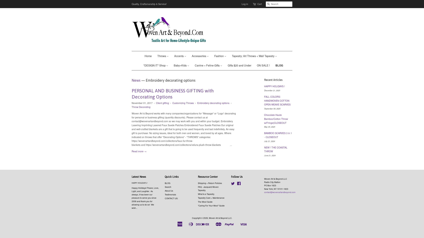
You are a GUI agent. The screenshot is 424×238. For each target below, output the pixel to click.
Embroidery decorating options (213, 103)
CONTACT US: (171, 198)
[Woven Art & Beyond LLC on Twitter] (233, 184)
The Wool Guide (205, 201)
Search (168, 186)
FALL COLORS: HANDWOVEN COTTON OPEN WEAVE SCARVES (277, 100)
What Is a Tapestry (206, 194)
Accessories (199, 56)
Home (148, 56)
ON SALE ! (263, 65)
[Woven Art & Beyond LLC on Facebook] (239, 184)
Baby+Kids (180, 65)
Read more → (139, 151)
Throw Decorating (141, 107)
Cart (259, 4)
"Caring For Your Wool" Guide (211, 205)
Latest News (139, 176)
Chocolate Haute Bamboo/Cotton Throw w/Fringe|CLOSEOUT (276, 118)
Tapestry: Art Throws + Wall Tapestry (253, 56)
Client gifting (162, 103)
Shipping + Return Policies (210, 183)
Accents (179, 56)
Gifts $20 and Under (239, 65)
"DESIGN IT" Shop (154, 65)
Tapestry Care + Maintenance (211, 197)
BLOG (279, 65)
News (136, 80)
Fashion (219, 56)
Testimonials (170, 194)
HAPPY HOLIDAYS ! (274, 86)
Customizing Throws (183, 103)
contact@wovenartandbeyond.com (279, 192)
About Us (169, 190)
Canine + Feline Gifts (207, 65)
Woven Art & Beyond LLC (220, 218)
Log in (245, 4)
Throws (162, 56)
